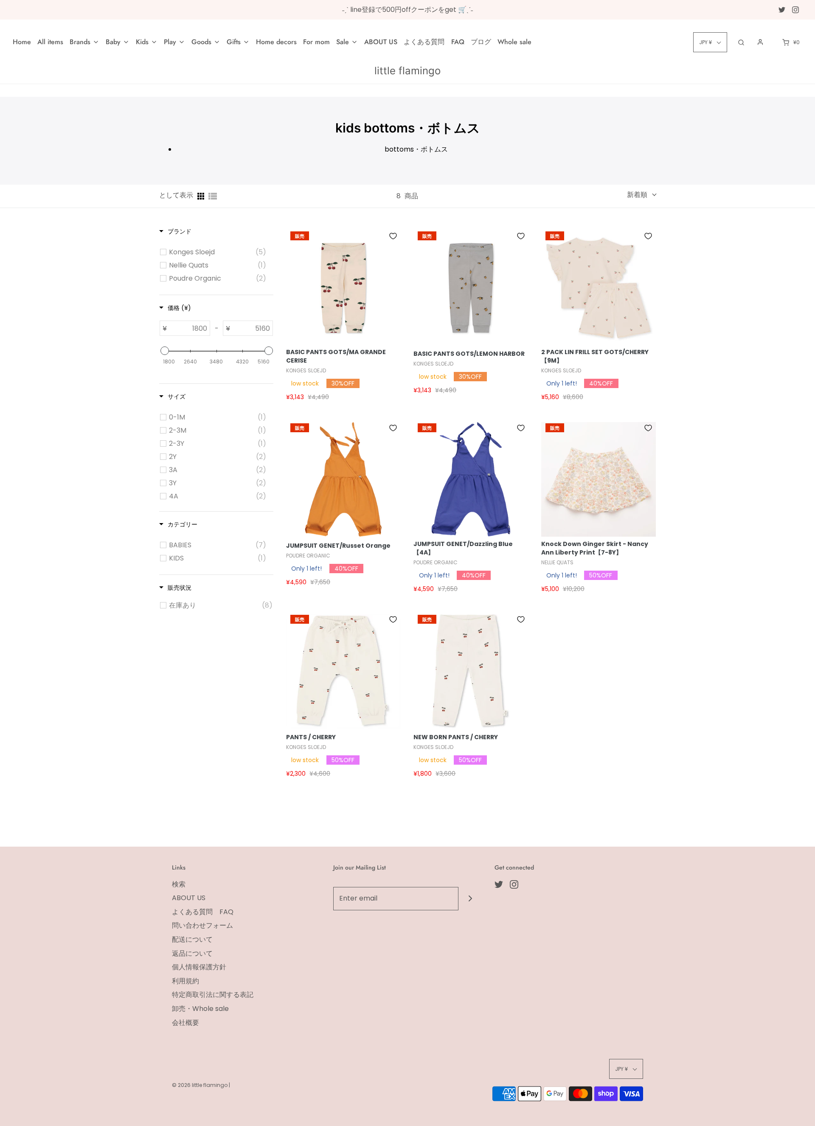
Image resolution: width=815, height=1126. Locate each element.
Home (22, 42)
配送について (192, 939)
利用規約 (185, 981)
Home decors (276, 42)
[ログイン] (760, 42)
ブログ (481, 42)
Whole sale (514, 42)
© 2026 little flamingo (200, 1085)
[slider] (164, 350)
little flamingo (407, 71)
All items (50, 42)
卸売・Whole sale (200, 1008)
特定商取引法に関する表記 (212, 994)
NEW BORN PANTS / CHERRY (455, 737)
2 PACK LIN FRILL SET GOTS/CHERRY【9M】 (595, 356)
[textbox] (188, 328)
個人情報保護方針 (199, 967)
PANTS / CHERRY (311, 737)
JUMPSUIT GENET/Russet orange (338, 546)
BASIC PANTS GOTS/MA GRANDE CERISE (336, 356)
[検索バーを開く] (741, 42)
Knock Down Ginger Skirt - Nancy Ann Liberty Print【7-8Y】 (594, 548)
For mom (316, 42)
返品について (192, 953)
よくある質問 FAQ (434, 42)
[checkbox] (217, 252)
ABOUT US (380, 42)
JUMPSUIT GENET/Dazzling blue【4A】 (463, 548)
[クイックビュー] (343, 343)
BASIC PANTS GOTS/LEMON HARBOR (469, 354)
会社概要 (185, 1022)
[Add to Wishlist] (393, 236)
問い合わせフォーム (202, 925)
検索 (178, 884)
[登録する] (470, 898)
